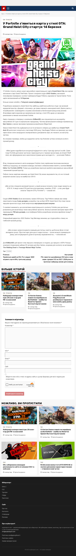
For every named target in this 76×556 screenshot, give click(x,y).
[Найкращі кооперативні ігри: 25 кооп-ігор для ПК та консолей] (13, 281)
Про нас (4, 508)
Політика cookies (7, 538)
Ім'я (7, 351)
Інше (4, 462)
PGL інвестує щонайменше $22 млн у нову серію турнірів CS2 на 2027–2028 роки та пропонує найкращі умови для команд (57, 258)
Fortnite (9, 251)
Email (7, 359)
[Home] (4, 8)
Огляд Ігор (9, 19)
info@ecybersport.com (8, 531)
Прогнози (5, 498)
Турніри (4, 492)
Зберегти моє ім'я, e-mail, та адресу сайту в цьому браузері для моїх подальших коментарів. (35, 378)
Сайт (6, 366)
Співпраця (5, 514)
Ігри (4, 19)
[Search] (73, 8)
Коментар (9, 326)
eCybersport (39, 102)
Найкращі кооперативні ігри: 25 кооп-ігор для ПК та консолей (13, 298)
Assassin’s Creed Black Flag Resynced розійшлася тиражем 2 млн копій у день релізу (62, 299)
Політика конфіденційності (11, 535)
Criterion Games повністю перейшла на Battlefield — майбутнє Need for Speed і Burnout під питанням (37, 300)
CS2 (3, 489)
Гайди (4, 495)
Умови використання (9, 541)
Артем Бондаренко (20, 34)
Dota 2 (4, 486)
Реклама (5, 517)
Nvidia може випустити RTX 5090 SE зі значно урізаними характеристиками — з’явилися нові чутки (56, 467)
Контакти (5, 511)
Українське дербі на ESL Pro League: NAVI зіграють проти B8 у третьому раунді (18, 257)
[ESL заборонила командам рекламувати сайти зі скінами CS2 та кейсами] (19, 450)
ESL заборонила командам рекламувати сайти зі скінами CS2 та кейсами (18, 467)
